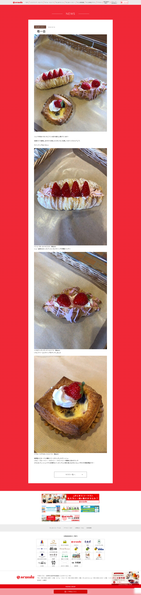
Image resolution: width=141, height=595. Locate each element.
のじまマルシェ (60, 2)
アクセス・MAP (68, 528)
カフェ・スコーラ (49, 2)
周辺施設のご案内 (106, 2)
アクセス (99, 2)
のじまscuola (18, 2)
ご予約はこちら (71, 591)
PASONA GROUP (70, 587)
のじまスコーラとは (55, 528)
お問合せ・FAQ (79, 528)
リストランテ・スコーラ (36, 2)
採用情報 (89, 528)
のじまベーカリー (70, 2)
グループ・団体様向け (114, 2)
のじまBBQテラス (90, 2)
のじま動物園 (80, 2)
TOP (27, 2)
